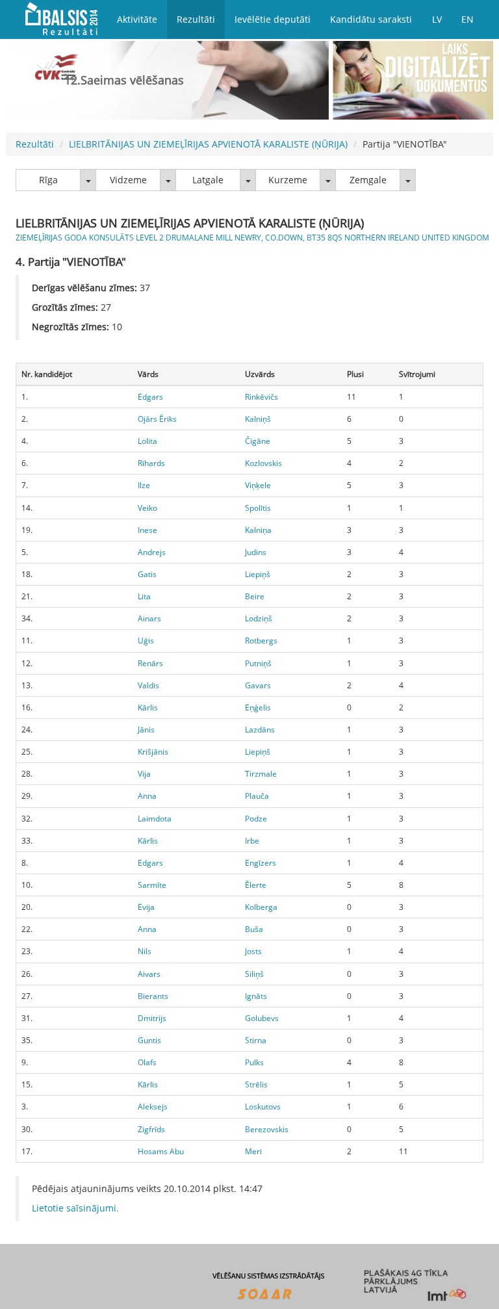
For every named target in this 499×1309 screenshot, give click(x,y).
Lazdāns (260, 729)
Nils (144, 951)
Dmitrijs (152, 1018)
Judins (255, 552)
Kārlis (148, 707)
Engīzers (260, 862)
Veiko (147, 507)
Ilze (144, 485)
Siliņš (254, 973)
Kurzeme (287, 180)
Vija (144, 773)
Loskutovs (263, 1106)
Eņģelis (258, 707)
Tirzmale (261, 773)
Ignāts (256, 996)
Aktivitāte (137, 19)
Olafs (147, 1062)
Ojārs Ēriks (157, 418)
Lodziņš (258, 618)
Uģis (146, 640)
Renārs (150, 663)
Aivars (149, 973)
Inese (147, 530)
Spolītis (258, 507)
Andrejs (152, 552)
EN (467, 19)
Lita (144, 596)
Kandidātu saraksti (371, 19)
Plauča (257, 795)
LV (437, 19)
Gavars (258, 685)
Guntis (149, 1040)
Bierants (153, 996)
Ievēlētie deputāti (273, 19)
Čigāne (257, 441)
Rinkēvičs (261, 396)
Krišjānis (153, 751)
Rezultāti (196, 19)
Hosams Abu (161, 1151)
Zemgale (368, 180)
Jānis (146, 729)
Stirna (255, 1040)
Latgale (208, 180)
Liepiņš (257, 574)
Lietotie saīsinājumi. (75, 1208)
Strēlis (256, 1084)
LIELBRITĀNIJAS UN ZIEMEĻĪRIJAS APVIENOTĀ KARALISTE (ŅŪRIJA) (208, 144)
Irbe (252, 840)
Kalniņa (258, 530)
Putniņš (258, 663)
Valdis (148, 685)
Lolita (147, 441)
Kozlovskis (263, 463)
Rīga (48, 180)
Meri (253, 1151)
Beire (254, 596)
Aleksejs (153, 1106)
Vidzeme (128, 180)
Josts (253, 951)
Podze (256, 818)
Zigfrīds (151, 1129)
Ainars (149, 618)
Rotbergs (261, 640)
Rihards (151, 463)
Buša (254, 929)
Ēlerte (255, 884)
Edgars (150, 396)
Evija (146, 907)
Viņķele (258, 485)
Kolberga (261, 907)
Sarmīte (152, 884)
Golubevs (262, 1018)
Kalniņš (258, 418)
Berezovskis (266, 1129)
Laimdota (155, 818)
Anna (147, 795)
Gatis (147, 574)
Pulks (254, 1062)
